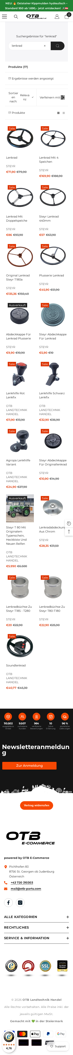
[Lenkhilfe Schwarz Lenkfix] (53, 374)
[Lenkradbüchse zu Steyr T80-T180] (53, 588)
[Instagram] (20, 902)
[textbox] (44, 45)
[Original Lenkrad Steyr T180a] (20, 256)
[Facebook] (8, 902)
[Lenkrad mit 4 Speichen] (53, 138)
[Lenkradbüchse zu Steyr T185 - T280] (20, 588)
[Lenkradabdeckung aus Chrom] (53, 508)
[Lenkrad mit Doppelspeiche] (20, 197)
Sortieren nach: (19, 97)
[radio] (58, 112)
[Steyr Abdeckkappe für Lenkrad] (53, 315)
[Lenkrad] (20, 138)
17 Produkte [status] (16, 113)
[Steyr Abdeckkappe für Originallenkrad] (53, 441)
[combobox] (36, 46)
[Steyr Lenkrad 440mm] (53, 197)
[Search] (57, 46)
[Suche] (16, 16)
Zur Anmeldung (29, 766)
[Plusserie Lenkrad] (53, 256)
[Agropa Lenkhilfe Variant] (20, 441)
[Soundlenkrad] (20, 646)
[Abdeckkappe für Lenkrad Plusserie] (20, 315)
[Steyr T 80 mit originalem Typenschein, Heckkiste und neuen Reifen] (20, 508)
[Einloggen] (57, 16)
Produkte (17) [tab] (18, 67)
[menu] (4, 16)
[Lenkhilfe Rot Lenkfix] (20, 374)
